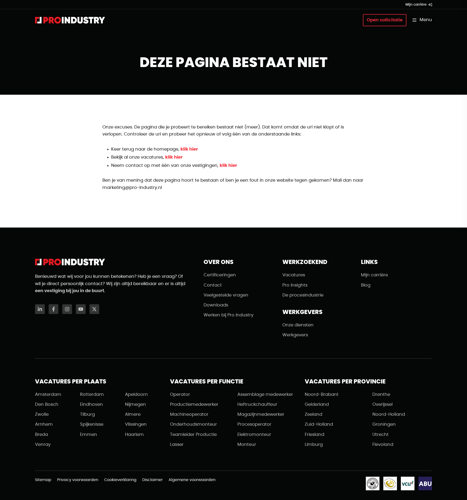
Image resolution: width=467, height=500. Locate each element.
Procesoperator (254, 424)
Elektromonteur (254, 434)
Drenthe (381, 394)
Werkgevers (295, 335)
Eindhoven (91, 404)
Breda (41, 434)
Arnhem (44, 424)
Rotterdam (92, 394)
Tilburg (87, 414)
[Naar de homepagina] (70, 20)
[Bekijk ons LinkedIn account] (40, 309)
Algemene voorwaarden (192, 480)
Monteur (246, 444)
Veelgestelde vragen (226, 295)
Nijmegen (135, 404)
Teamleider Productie (193, 434)
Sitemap (43, 480)
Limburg (314, 444)
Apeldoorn (136, 394)
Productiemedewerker (194, 404)
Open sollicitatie (385, 20)
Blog (365, 285)
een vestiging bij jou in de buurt (69, 291)
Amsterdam (48, 394)
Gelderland (317, 404)
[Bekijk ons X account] (94, 309)
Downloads (216, 305)
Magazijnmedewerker (260, 414)
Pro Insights (294, 285)
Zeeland (313, 414)
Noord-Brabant (322, 394)
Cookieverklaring (120, 480)
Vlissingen (136, 424)
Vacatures (293, 275)
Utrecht (380, 434)
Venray (43, 444)
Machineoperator (189, 414)
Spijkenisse (91, 424)
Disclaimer (152, 480)
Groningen (384, 424)
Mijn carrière (416, 4)
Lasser (177, 444)
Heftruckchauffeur (257, 404)
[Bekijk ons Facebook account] (53, 309)
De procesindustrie (302, 295)
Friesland (314, 434)
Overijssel (382, 404)
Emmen (88, 434)
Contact (213, 285)
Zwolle (42, 414)
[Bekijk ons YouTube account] (81, 309)
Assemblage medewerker (265, 394)
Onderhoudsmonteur (193, 424)
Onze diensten (298, 325)
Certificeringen (220, 275)
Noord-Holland (388, 414)
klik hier (189, 149)
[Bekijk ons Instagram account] (67, 309)
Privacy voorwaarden (77, 480)
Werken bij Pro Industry (228, 315)
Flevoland (382, 444)
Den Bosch (46, 404)
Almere (133, 414)
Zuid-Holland (319, 424)
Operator (180, 394)
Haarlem (134, 434)
